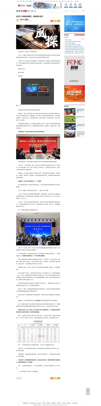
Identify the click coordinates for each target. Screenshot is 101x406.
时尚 (42, 1)
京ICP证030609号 (75, 403)
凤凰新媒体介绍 (26, 403)
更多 (71, 1)
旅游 (60, 1)
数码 (68, 1)
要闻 (32, 11)
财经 (34, 1)
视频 (23, 1)
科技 (51, 1)
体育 (39, 1)
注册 (75, 1)
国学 (65, 1)
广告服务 (43, 403)
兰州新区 (66, 37)
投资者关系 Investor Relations (35, 403)
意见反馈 (63, 403)
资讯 (21, 1)
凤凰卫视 (30, 1)
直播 (26, 1)
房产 (48, 1)
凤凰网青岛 (22, 19)
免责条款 (58, 403)
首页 (18, 1)
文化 (57, 1)
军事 (54, 1)
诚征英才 (48, 403)
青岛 (29, 11)
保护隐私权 (53, 403)
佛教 (63, 1)
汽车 (45, 1)
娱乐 (37, 1)
